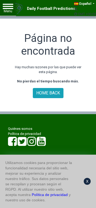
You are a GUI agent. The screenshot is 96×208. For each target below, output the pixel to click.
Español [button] (85, 4)
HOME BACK (48, 92)
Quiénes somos (20, 129)
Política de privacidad (24, 134)
